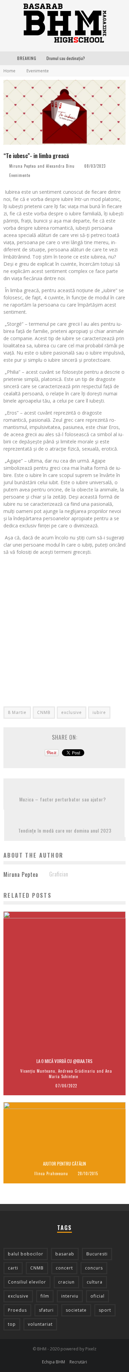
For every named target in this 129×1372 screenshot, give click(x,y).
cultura (95, 1282)
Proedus (17, 1310)
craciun (66, 1282)
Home (9, 71)
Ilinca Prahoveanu (51, 1173)
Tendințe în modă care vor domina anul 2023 (64, 830)
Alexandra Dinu (60, 166)
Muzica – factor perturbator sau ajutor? (64, 799)
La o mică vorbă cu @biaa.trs (64, 1061)
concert (64, 1268)
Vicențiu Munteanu (37, 1071)
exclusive (71, 712)
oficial (97, 1296)
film (45, 1296)
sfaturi (46, 1310)
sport (105, 1310)
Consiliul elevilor (27, 1282)
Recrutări (78, 1362)
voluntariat (40, 1324)
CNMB (44, 712)
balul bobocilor (25, 1254)
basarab (64, 1254)
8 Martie (17, 712)
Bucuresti (97, 1254)
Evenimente (19, 175)
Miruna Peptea (22, 166)
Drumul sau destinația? (65, 58)
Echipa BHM (53, 1362)
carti (13, 1268)
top (12, 1324)
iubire (99, 712)
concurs (94, 1268)
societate (76, 1310)
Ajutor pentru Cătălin (64, 1163)
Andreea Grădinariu (76, 1071)
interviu (69, 1296)
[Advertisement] (64, 624)
